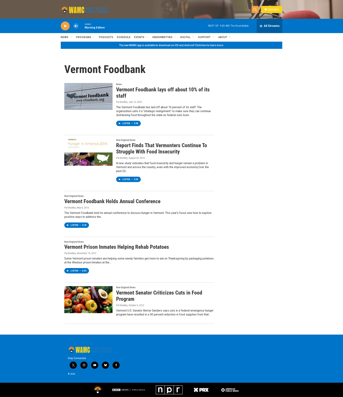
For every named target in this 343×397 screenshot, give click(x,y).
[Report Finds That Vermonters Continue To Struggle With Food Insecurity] (88, 152)
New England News (125, 140)
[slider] (81, 26)
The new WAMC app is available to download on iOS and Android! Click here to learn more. (171, 45)
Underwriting (162, 37)
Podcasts (106, 37)
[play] (65, 26)
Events (139, 37)
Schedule (124, 37)
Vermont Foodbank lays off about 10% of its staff (163, 92)
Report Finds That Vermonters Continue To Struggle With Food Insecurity (161, 148)
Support (204, 37)
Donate (273, 9)
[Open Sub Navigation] (71, 37)
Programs (83, 37)
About (222, 37)
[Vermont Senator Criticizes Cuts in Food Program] (88, 299)
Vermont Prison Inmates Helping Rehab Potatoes (116, 247)
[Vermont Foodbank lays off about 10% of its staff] (88, 96)
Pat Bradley (122, 102)
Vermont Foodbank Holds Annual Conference (112, 201)
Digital (185, 37)
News (64, 37)
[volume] (76, 26)
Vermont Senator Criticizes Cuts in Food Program (159, 296)
